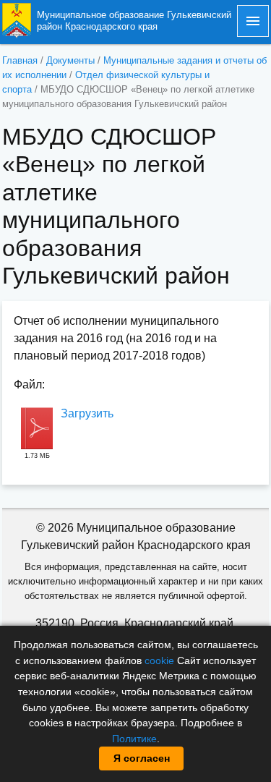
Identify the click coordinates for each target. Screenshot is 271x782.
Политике (134, 738)
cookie (159, 660)
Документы (70, 60)
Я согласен (141, 758)
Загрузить (87, 413)
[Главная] (16, 20)
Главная (20, 60)
